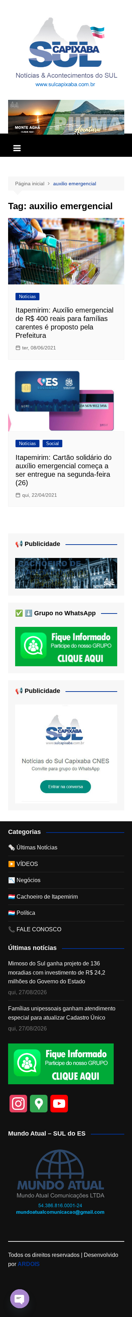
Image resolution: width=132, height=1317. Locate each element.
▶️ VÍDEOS (23, 864)
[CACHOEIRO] (66, 573)
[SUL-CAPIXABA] (66, 754)
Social (52, 443)
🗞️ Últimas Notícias (32, 847)
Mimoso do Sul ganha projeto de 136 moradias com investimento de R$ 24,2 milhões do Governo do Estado (56, 972)
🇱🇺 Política (21, 913)
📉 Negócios (24, 880)
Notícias (27, 296)
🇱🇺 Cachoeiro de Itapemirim (43, 897)
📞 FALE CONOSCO (34, 929)
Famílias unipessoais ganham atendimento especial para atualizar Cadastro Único (61, 1013)
